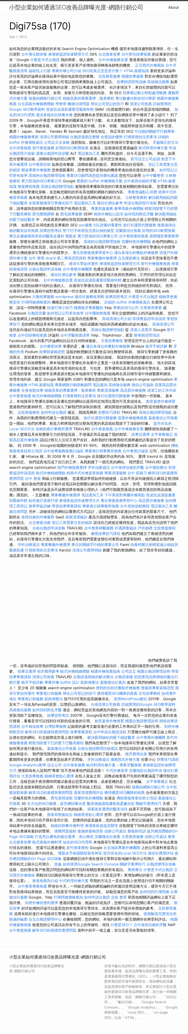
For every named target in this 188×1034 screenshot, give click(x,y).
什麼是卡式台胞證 (45, 59)
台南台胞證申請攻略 (45, 269)
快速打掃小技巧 (60, 307)
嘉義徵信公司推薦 (163, 418)
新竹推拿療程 (77, 847)
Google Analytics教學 (27, 765)
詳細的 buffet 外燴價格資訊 (127, 302)
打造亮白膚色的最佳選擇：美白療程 (64, 836)
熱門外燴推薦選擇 (72, 467)
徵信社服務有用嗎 (89, 296)
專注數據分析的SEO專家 (135, 98)
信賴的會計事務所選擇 (54, 429)
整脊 (171, 836)
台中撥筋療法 (156, 467)
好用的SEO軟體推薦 (71, 148)
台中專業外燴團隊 (78, 269)
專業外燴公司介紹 (66, 70)
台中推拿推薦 (102, 429)
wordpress (64, 296)
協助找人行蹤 (40, 70)
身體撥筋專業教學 (164, 236)
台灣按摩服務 (56, 726)
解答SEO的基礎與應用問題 (47, 732)
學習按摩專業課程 (67, 506)
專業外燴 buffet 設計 (61, 682)
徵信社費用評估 (161, 853)
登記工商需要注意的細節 (72, 522)
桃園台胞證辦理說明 (153, 671)
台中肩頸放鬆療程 (135, 506)
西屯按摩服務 (71, 214)
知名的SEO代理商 (77, 842)
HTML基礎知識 (136, 70)
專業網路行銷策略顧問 (73, 384)
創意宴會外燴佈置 (160, 401)
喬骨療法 (135, 869)
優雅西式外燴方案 (125, 759)
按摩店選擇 (141, 434)
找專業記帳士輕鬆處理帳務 (145, 92)
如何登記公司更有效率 (65, 313)
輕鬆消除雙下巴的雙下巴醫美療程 (56, 743)
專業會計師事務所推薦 (103, 451)
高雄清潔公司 (163, 324)
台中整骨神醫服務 (99, 528)
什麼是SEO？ (122, 924)
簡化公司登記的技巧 (107, 103)
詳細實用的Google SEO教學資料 (148, 704)
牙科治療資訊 (99, 467)
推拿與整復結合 (60, 814)
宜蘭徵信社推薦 (128, 230)
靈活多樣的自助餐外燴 (54, 114)
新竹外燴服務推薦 (156, 263)
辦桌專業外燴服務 (36, 170)
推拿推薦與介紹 (45, 880)
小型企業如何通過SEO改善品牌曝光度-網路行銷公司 (76, 7)
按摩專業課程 (81, 732)
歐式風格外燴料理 (47, 842)
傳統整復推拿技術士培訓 (137, 798)
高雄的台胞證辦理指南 (47, 175)
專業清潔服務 (108, 390)
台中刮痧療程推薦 (33, 335)
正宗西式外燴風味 (150, 65)
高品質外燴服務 (133, 390)
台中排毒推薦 (20, 148)
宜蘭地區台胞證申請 (145, 770)
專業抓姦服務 (102, 208)
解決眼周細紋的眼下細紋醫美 (111, 737)
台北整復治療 (40, 522)
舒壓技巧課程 (109, 412)
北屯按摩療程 (150, 693)
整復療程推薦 (29, 186)
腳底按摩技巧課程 (106, 533)
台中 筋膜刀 (137, 473)
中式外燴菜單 (117, 770)
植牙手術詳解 (156, 346)
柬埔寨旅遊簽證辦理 (101, 825)
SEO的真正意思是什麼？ (102, 70)
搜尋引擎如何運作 (83, 263)
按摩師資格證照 (52, 351)
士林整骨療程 (136, 197)
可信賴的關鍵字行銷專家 (154, 131)
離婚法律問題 (79, 103)
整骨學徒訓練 (40, 506)
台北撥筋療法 (129, 258)
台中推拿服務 (74, 765)
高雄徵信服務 (158, 81)
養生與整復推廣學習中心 (93, 252)
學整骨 (60, 103)
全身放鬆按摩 (32, 390)
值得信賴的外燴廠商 (37, 517)
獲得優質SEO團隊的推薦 (117, 693)
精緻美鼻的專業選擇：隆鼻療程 (88, 98)
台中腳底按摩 (51, 346)
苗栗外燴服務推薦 (132, 418)
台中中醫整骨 (153, 175)
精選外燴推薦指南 (105, 671)
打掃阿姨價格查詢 (36, 302)
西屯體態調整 (43, 214)
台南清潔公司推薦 (105, 704)
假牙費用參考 (48, 671)
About (173, 7)
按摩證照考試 (51, 230)
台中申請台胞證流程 (109, 732)
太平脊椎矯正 (162, 434)
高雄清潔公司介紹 (116, 318)
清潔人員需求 (141, 329)
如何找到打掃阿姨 (154, 891)
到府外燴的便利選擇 (42, 902)
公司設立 (128, 671)
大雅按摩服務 (43, 296)
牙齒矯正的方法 (165, 142)
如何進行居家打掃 (43, 500)
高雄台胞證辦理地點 (57, 186)
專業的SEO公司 (126, 307)
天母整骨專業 (151, 307)
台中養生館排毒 (34, 54)
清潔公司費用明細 (54, 137)
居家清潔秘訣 (76, 517)
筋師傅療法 (89, 682)
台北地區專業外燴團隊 (122, 847)
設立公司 (54, 765)
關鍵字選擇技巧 (148, 803)
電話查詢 (100, 384)
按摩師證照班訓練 (132, 81)
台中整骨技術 (40, 164)
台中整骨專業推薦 (32, 886)
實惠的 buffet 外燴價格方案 (99, 181)
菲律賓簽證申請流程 (149, 318)
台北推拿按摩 (109, 54)
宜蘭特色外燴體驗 (136, 241)
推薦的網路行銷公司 (45, 98)
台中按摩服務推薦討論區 (64, 451)
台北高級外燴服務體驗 (36, 103)
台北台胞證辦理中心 (45, 919)
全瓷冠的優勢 (112, 137)
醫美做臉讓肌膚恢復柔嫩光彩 (111, 803)
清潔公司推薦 (141, 103)
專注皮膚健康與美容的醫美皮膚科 (36, 236)
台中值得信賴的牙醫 (140, 181)
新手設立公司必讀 (145, 159)
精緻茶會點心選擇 (59, 776)
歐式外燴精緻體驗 (47, 395)
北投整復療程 (29, 412)
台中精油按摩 (32, 726)
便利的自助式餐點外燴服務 (118, 688)
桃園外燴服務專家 (24, 137)
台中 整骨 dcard (42, 258)
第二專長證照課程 (72, 258)
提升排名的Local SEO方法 (125, 853)
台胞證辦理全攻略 (161, 864)
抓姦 (58, 864)
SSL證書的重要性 (107, 225)
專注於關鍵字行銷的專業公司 (95, 544)
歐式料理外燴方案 (153, 148)
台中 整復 (33, 478)
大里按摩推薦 (32, 776)
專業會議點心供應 (142, 192)
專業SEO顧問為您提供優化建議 (92, 175)
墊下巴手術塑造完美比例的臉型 (88, 230)
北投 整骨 (119, 897)
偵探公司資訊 (115, 831)
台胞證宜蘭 (37, 313)
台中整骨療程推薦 (134, 236)
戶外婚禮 (145, 528)
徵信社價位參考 (110, 203)
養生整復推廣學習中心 (119, 500)
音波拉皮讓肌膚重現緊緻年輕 (70, 109)
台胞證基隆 (124, 676)
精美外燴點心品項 (109, 214)
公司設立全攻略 (57, 142)
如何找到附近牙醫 (139, 214)
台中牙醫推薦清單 (75, 335)
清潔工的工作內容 (161, 390)
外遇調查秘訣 (126, 528)
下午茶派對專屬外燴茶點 (125, 495)
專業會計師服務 (49, 693)
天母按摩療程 (112, 340)
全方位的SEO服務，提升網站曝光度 (56, 803)
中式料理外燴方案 (74, 880)
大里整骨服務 (133, 836)
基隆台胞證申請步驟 (52, 153)
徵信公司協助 (143, 384)
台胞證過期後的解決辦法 (93, 676)
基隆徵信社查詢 (113, 682)
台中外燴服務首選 (113, 59)
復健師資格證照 (90, 831)
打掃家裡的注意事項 (140, 137)
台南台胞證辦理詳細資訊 (97, 748)
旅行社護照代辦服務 (139, 225)
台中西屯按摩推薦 (137, 54)
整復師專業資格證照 (158, 688)
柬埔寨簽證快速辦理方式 (68, 54)
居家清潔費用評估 (88, 792)
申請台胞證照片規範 (140, 203)
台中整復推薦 (20, 930)
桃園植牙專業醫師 (88, 307)
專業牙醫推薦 (130, 765)
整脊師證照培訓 (147, 335)
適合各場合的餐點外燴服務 (136, 252)
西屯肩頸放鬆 (62, 798)
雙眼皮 (70, 236)
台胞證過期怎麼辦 (85, 137)
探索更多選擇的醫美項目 (107, 809)
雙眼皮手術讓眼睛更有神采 (80, 853)
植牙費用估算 (136, 754)
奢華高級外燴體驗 (129, 208)
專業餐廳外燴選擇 (102, 258)
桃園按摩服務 (133, 76)
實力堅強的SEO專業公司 (41, 181)
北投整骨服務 (109, 76)
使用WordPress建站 (130, 699)
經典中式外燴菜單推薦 (84, 473)
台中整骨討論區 (136, 451)
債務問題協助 (65, 831)
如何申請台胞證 (53, 412)
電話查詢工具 (89, 153)
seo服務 (85, 225)
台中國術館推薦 (98, 313)
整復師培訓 (137, 831)
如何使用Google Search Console (91, 864)
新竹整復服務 (43, 148)
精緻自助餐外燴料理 (68, 825)
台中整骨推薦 (20, 395)
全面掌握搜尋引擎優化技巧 (51, 203)
